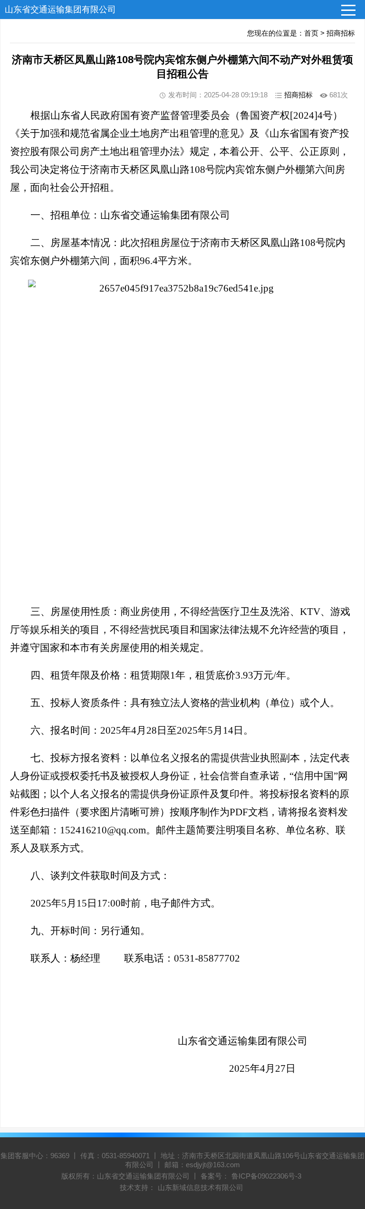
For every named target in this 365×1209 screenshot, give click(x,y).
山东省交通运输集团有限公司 (60, 9)
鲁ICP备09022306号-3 (266, 1176)
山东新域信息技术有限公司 (200, 1187)
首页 (311, 33)
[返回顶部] (345, 1078)
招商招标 (341, 33)
